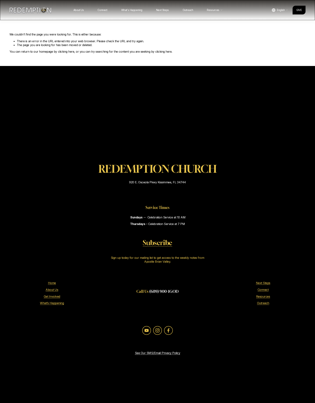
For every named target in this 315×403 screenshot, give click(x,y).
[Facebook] (168, 330)
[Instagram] (157, 330)
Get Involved (52, 296)
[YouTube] (146, 330)
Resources (263, 296)
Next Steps (162, 10)
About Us (78, 10)
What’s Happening (52, 303)
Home (52, 283)
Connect (102, 10)
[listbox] (280, 10)
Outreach (188, 10)
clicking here (66, 51)
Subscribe (157, 242)
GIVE (299, 10)
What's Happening (131, 10)
